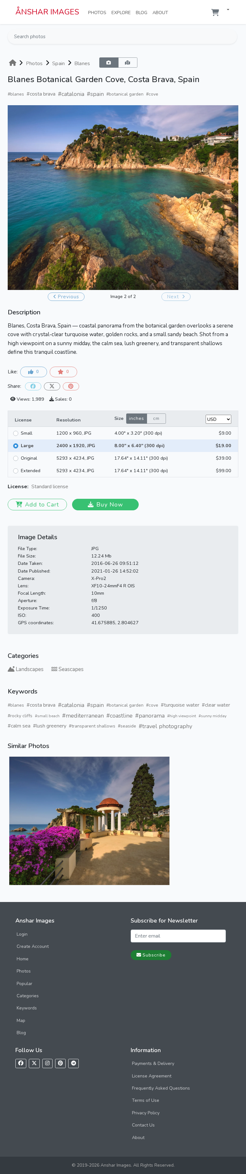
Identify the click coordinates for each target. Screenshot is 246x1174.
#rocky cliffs (20, 716)
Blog (143, 12)
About (161, 12)
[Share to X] (52, 386)
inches (136, 418)
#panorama (150, 715)
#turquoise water (180, 705)
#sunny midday (212, 716)
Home (23, 959)
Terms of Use (145, 1100)
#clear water (216, 705)
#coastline (119, 715)
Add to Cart (42, 504)
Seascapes (71, 669)
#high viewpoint (181, 716)
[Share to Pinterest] (71, 386)
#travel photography (165, 726)
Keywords (27, 1008)
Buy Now (109, 504)
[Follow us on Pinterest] (60, 1063)
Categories (28, 996)
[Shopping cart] (215, 12)
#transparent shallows (92, 726)
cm (156, 418)
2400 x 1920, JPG (75, 445)
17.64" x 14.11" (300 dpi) (141, 458)
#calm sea (19, 725)
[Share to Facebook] (33, 386)
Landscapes (30, 669)
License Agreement (151, 1076)
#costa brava (41, 94)
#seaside (127, 726)
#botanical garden (125, 94)
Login (22, 934)
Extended (30, 470)
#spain (95, 94)
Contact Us (143, 1125)
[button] (225, 10)
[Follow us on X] (34, 1063)
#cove (152, 94)
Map (21, 1020)
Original (29, 458)
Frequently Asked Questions (161, 1088)
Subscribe (154, 955)
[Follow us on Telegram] (73, 1063)
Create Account (33, 946)
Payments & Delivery (153, 1063)
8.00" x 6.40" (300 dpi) (139, 445)
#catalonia (71, 94)
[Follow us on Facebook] (20, 1063)
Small (26, 433)
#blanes (16, 94)
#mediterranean (83, 715)
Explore (122, 12)
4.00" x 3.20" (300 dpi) (138, 433)
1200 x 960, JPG (73, 433)
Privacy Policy (146, 1113)
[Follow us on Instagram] (47, 1063)
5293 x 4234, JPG (75, 458)
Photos (98, 12)
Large (27, 445)
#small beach (47, 716)
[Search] (231, 36)
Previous (68, 297)
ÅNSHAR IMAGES (47, 12)
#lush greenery (49, 725)
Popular (24, 984)
